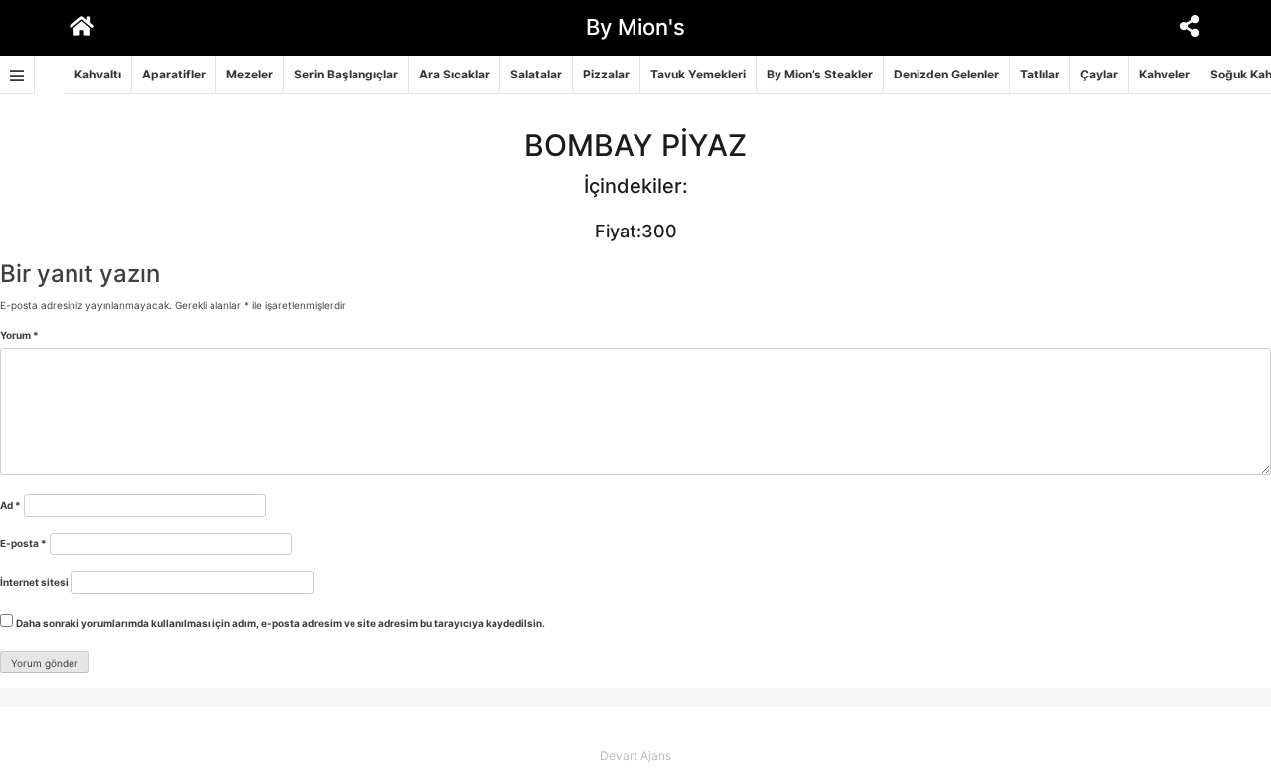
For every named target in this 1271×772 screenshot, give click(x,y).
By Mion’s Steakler (820, 74)
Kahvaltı (97, 74)
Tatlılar (1039, 74)
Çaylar (1099, 74)
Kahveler (1164, 74)
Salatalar (536, 74)
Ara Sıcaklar (454, 74)
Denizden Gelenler (946, 74)
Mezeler (249, 74)
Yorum (19, 335)
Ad (10, 505)
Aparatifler (174, 74)
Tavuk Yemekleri (698, 74)
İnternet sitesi (34, 582)
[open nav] (17, 75)
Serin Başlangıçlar (346, 74)
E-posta (23, 543)
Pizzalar (606, 74)
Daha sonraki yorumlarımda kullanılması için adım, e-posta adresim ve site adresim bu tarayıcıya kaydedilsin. (280, 623)
